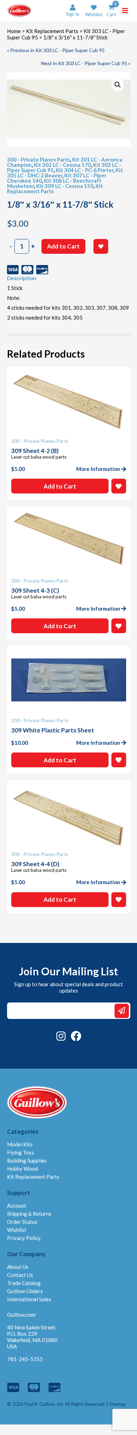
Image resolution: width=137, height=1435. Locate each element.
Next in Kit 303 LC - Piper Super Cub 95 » (85, 63)
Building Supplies (27, 1160)
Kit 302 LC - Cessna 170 (62, 165)
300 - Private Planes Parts (38, 159)
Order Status (22, 1222)
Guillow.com (21, 1314)
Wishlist (16, 1230)
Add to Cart (63, 246)
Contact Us (20, 1275)
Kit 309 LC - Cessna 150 (64, 186)
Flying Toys (20, 1152)
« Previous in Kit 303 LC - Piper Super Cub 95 (56, 50)
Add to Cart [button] (60, 486)
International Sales (29, 1299)
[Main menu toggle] (125, 10)
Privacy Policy (24, 1238)
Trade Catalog (24, 1283)
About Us (17, 1267)
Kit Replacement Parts (52, 31)
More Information (98, 469)
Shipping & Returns (29, 1213)
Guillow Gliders (25, 1291)
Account (16, 1205)
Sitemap (117, 1404)
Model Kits (20, 1144)
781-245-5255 (25, 1359)
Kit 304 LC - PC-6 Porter (84, 170)
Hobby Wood (22, 1168)
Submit (122, 1010)
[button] (94, 10)
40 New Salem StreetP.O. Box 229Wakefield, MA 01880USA (32, 1336)
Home (14, 31)
